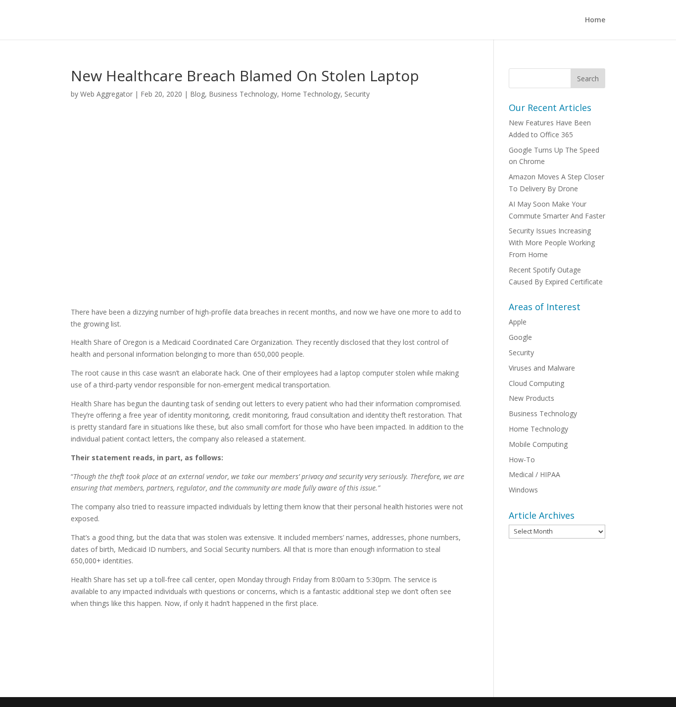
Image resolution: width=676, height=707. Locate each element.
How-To (522, 459)
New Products (531, 398)
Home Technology (310, 94)
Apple (518, 321)
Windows (523, 489)
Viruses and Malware (542, 368)
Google (520, 337)
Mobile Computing (538, 444)
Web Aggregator (106, 94)
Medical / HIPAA (534, 474)
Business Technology (243, 94)
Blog (197, 94)
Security (357, 94)
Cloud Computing (536, 383)
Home (595, 20)
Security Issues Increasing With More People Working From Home (552, 242)
